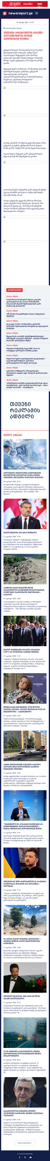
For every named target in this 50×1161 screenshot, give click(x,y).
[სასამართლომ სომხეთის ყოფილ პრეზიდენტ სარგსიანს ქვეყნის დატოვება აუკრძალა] (25, 1092)
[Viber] (32, 278)
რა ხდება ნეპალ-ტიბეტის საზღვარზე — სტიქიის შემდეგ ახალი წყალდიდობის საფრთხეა (22, 941)
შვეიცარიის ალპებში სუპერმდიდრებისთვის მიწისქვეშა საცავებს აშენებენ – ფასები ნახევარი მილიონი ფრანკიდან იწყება (27, 338)
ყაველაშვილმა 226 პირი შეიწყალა (20, 533)
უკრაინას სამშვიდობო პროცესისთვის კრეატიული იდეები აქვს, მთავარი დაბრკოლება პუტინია (27, 373)
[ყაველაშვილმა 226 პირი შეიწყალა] (25, 514)
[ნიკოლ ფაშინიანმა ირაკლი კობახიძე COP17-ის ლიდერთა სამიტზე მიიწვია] (25, 631)
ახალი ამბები (12, 296)
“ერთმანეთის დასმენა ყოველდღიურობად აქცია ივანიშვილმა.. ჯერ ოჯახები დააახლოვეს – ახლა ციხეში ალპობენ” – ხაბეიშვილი (27, 385)
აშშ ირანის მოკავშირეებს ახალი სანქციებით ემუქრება (25, 315)
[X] (11, 278)
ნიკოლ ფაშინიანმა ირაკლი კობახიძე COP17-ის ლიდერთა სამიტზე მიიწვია (21, 651)
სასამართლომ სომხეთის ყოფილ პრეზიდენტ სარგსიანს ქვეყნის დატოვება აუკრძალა (23, 1113)
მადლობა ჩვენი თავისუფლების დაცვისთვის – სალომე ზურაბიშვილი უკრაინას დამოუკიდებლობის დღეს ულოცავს (26, 360)
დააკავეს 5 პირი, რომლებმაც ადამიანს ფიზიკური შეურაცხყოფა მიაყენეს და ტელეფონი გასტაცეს (27, 326)
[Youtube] (30, 1157)
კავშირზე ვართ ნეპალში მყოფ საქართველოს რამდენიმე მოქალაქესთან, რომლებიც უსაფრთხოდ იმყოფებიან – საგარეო (24, 591)
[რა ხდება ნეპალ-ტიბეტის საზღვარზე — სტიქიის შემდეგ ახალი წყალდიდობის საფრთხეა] (25, 920)
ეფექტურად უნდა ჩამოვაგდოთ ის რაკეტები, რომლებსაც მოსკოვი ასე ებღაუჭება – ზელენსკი (24, 883)
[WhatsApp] (16, 278)
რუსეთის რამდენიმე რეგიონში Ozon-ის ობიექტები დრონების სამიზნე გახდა (23, 349)
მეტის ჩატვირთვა (24, 1143)
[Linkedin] (22, 278)
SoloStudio (29, 1154)
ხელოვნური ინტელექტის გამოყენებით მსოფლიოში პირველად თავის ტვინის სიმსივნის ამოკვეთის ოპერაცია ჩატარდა (23, 475)
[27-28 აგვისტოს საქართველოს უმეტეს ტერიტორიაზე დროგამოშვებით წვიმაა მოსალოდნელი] (25, 1032)
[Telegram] (27, 278)
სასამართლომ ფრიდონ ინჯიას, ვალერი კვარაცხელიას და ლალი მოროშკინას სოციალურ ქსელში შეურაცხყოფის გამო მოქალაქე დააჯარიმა (23, 302)
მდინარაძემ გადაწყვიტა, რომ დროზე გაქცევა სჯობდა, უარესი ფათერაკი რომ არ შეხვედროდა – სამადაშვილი (24, 709)
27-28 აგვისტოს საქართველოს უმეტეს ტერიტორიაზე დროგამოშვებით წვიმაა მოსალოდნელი (22, 1053)
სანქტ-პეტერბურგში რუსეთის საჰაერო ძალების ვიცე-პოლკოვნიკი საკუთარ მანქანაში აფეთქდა (22, 767)
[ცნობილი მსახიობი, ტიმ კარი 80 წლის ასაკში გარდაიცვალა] (25, 977)
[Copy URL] (38, 278)
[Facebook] (5, 278)
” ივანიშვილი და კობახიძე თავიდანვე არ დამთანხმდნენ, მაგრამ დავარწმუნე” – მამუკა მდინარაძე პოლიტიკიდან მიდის (23, 826)
